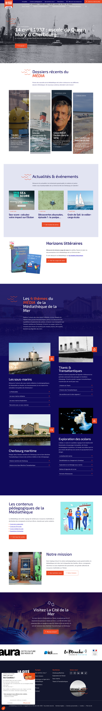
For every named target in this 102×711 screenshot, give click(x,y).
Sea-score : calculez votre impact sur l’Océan (21, 216)
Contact (37, 691)
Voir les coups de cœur (57, 260)
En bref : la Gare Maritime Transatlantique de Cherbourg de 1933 (49, 32)
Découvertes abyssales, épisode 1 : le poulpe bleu (50, 217)
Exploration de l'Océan (59, 675)
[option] (51, 33)
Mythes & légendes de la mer (67, 469)
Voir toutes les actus (51, 224)
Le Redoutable (13, 391)
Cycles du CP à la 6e (16, 526)
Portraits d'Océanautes (66, 473)
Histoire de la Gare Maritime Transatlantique (22, 465)
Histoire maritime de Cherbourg (18, 461)
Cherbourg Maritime (58, 673)
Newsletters (38, 684)
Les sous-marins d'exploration (18, 400)
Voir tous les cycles (18, 537)
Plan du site (89, 706)
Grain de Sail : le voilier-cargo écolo (79, 216)
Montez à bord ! (52, 632)
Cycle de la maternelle (16, 524)
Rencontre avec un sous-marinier (19, 405)
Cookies (82, 706)
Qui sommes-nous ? (41, 673)
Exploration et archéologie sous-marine (70, 465)
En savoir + (21, 48)
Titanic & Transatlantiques (60, 681)
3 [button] (92, 35)
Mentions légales (59, 706)
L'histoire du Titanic (65, 385)
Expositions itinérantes (16, 531)
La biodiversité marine (65, 456)
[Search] (86, 6)
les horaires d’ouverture (76, 255)
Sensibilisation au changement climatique (71, 460)
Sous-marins (56, 678)
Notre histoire (71, 573)
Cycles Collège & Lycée (16, 529)
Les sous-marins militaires (17, 396)
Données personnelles (72, 706)
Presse (37, 688)
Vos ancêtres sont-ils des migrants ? (69, 394)
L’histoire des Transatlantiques (68, 390)
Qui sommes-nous (56, 573)
